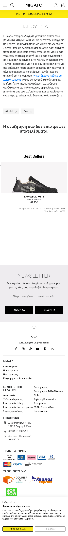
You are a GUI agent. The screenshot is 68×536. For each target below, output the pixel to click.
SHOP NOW (47, 14)
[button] (9, 502)
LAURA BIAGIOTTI (34, 196)
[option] (34, 189)
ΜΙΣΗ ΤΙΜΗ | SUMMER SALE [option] (34, 14)
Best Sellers (34, 156)
